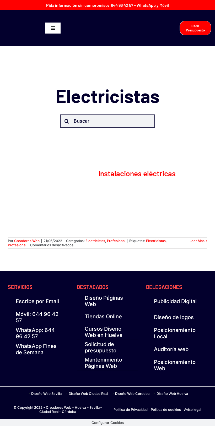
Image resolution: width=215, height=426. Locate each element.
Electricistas (95, 241)
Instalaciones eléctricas (137, 173)
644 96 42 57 (122, 5)
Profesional (116, 241)
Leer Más (197, 241)
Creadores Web (27, 241)
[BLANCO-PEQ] (24, 26)
